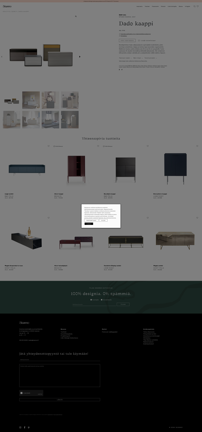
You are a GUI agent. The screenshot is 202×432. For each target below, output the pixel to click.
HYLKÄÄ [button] (103, 220)
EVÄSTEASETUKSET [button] (91, 220)
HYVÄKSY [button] (89, 223)
